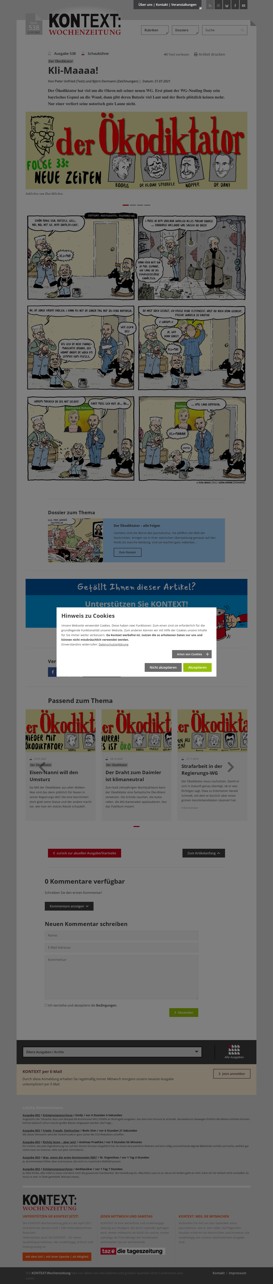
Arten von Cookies (189, 654)
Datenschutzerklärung (114, 644)
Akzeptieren (197, 667)
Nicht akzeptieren (163, 667)
